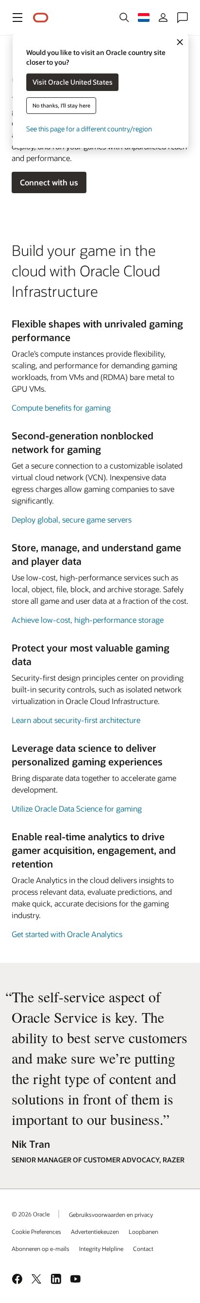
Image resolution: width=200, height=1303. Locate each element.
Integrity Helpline (101, 1248)
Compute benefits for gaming (61, 407)
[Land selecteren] (144, 17)
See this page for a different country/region (89, 128)
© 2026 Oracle (31, 1214)
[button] (17, 17)
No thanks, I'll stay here (61, 105)
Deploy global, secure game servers (72, 519)
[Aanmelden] (163, 17)
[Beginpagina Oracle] (40, 18)
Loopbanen (143, 1231)
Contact (143, 1248)
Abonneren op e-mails (40, 1248)
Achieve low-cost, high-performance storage (88, 620)
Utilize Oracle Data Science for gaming (77, 808)
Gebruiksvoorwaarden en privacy (111, 1214)
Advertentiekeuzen (95, 1231)
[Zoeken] (124, 17)
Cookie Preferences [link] (36, 1231)
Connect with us (49, 182)
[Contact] (182, 17)
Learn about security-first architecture (76, 720)
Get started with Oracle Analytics (67, 934)
